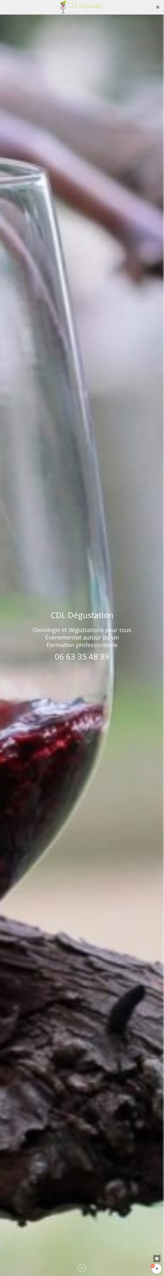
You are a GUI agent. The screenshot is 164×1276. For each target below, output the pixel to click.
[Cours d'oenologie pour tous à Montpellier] (82, 7)
